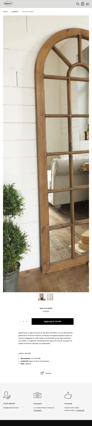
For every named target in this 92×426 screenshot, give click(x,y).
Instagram (38, 410)
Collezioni (14, 11)
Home (5, 11)
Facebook (80, 410)
